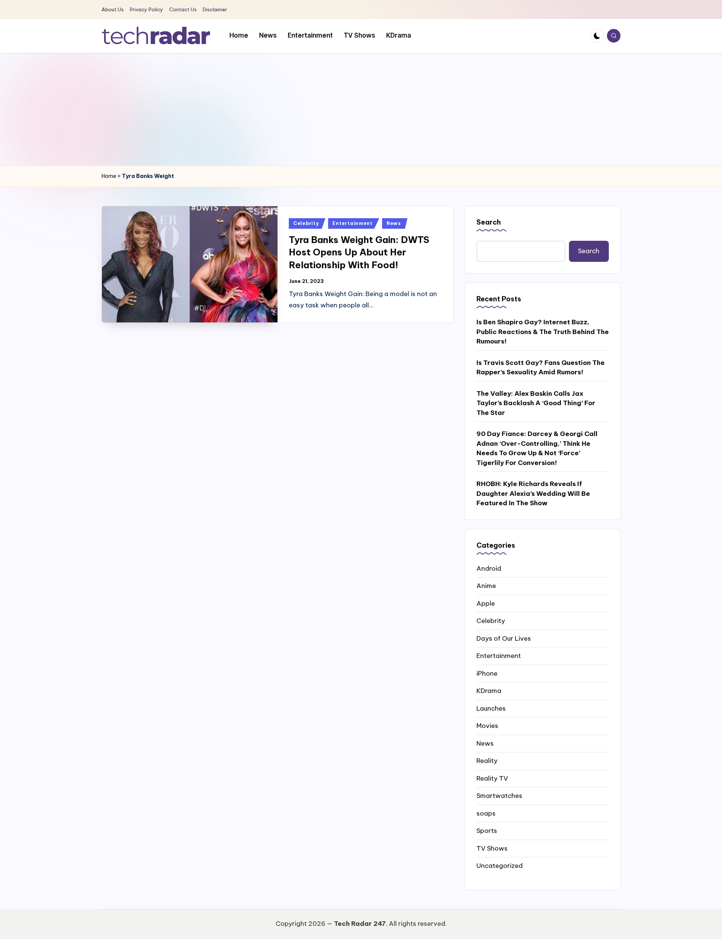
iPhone (487, 673)
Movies (487, 726)
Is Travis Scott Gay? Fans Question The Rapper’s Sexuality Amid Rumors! (540, 368)
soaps (486, 813)
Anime (486, 586)
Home (109, 176)
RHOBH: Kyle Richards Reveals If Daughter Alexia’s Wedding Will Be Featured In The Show (533, 493)
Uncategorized (499, 866)
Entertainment (352, 223)
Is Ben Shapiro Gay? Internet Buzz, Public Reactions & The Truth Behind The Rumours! (542, 331)
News (394, 223)
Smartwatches (499, 796)
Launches (491, 708)
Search (488, 222)
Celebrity (306, 223)
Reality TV (492, 778)
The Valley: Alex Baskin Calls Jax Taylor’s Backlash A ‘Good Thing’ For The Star (535, 403)
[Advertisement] (361, 109)
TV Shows (492, 848)
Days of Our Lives (503, 638)
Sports (486, 831)
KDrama (488, 691)
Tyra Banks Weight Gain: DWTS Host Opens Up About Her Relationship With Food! (359, 252)
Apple (485, 603)
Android (488, 568)
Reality (487, 761)
